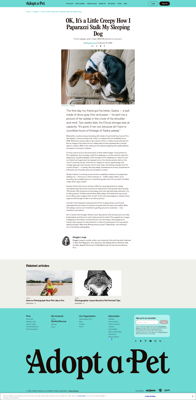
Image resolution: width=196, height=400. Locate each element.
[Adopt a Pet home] (35, 4)
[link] (92, 3)
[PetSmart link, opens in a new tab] (151, 390)
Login (153, 3)
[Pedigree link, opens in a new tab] (160, 390)
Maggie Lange (91, 43)
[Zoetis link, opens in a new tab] (167, 390)
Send (164, 322)
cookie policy (81, 396)
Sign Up (164, 3)
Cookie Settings (73, 391)
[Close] (192, 396)
